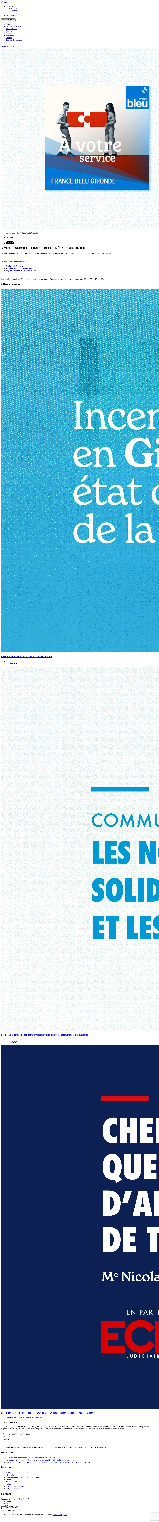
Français (14, 8)
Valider (6, 1439)
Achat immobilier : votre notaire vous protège (23, 1477)
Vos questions (11, 29)
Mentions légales (12, 1482)
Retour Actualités (8, 46)
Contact (9, 38)
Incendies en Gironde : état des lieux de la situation (26, 656)
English (14, 11)
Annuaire (9, 31)
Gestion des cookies (14, 1488)
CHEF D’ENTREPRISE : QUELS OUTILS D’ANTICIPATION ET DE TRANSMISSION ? (48, 1413)
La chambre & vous (13, 26)
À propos (9, 1473)
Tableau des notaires (14, 40)
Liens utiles (10, 1475)
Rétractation (10, 1484)
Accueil (9, 24)
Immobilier (10, 33)
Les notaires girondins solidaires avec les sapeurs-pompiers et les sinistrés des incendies (44, 1034)
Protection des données (15, 1486)
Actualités (10, 35)
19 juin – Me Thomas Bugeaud (19, 268)
